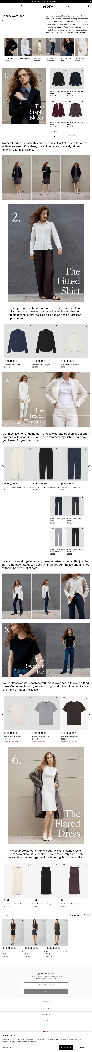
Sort (88, 915)
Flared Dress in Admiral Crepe (14, 904)
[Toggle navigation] (3, 6)
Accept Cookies (66, 1047)
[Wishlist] (68, 6)
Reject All (82, 1047)
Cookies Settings (7, 1047)
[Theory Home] (46, 6)
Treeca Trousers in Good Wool (70, 487)
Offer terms (38, 978)
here (56, 978)
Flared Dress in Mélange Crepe (70, 904)
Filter (6, 915)
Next (89, 465)
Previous (3, 465)
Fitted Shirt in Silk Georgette (13, 364)
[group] (18, 341)
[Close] (90, 1)
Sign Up (46, 991)
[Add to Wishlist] (64, 71)
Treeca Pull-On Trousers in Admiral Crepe (17, 487)
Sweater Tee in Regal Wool (12, 736)
